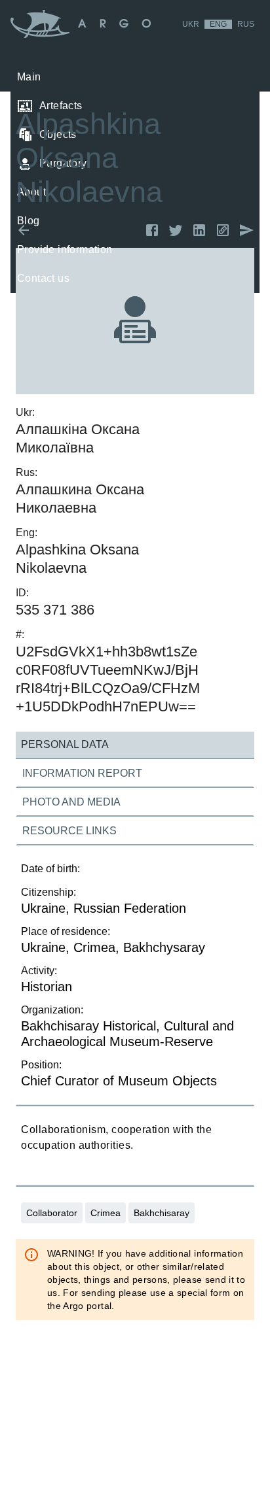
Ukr (190, 24)
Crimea (105, 1213)
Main (29, 76)
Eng (218, 24)
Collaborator (51, 1213)
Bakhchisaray (161, 1213)
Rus (245, 24)
